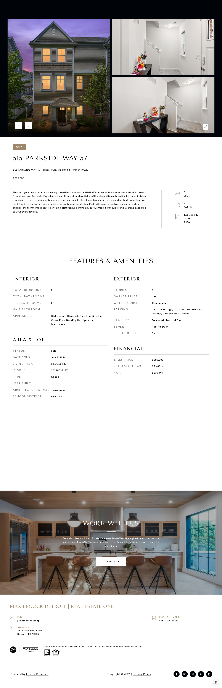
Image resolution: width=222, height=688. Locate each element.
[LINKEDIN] (193, 674)
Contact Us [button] (111, 561)
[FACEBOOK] (177, 674)
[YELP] (201, 674)
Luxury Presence (37, 674)
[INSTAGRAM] (185, 674)
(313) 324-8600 (168, 620)
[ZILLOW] (209, 674)
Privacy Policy (142, 674)
